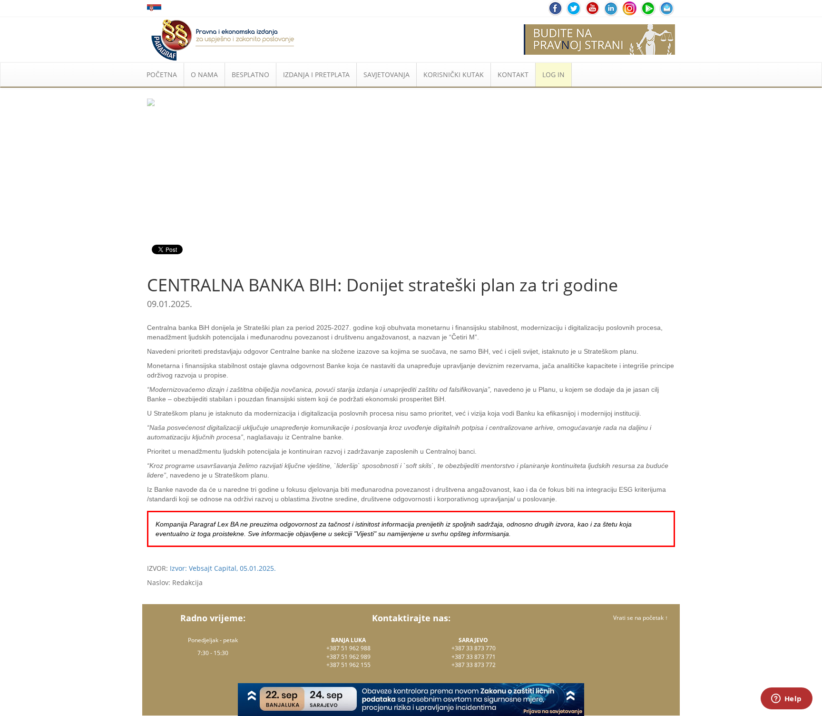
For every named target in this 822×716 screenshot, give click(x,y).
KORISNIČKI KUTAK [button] (453, 74)
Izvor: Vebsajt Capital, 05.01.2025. (223, 568)
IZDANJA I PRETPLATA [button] (316, 74)
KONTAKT (513, 74)
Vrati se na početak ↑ (640, 618)
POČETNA (162, 74)
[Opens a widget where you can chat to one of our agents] (786, 699)
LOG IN (553, 74)
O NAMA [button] (204, 74)
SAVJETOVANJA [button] (386, 74)
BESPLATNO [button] (250, 74)
